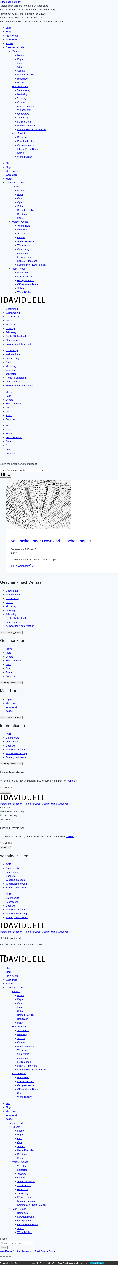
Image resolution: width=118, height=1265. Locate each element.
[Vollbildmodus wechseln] (4, 1256)
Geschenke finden (15, 47)
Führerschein (24, 121)
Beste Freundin (25, 74)
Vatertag (21, 98)
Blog (8, 31)
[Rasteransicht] (3, 475)
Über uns (11, 745)
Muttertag (22, 94)
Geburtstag (23, 113)
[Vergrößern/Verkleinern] (1, 1256)
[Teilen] (7, 1256)
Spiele (20, 153)
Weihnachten (24, 110)
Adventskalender (26, 106)
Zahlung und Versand (17, 757)
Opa (19, 67)
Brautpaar (22, 78)
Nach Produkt (19, 133)
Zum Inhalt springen (10, 2)
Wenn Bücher (24, 156)
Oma (19, 63)
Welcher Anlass (20, 86)
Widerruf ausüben (15, 749)
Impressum (12, 741)
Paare (20, 82)
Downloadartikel (25, 141)
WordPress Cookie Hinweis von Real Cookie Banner (28, 1251)
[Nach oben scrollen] (3, 953)
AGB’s (70, 780)
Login (9, 699)
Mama (20, 55)
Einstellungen (97, 1263)
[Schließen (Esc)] (10, 1256)
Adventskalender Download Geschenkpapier (50, 541)
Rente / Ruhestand (27, 125)
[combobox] (16, 1243)
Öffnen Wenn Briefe (27, 149)
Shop (8, 27)
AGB (8, 734)
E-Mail (4, 787)
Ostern (21, 102)
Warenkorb (11, 39)
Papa (20, 59)
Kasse (9, 43)
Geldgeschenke (25, 145)
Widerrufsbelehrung (16, 753)
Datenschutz (12, 737)
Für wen (16, 51)
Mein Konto (12, 35)
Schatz (21, 70)
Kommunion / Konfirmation (31, 129)
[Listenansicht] (8, 476)
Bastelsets (23, 137)
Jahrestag (22, 117)
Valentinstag (23, 90)
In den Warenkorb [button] (19, 566)
